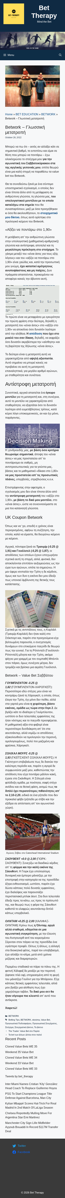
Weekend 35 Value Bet (19, 1052)
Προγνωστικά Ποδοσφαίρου (18, 1023)
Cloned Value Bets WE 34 (21, 1057)
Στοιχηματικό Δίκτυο (24, 1027)
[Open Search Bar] (60, 55)
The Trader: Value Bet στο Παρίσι (24, 1031)
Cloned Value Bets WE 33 (21, 1068)
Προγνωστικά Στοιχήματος (44, 1023)
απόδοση (36, 333)
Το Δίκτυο (38, 1027)
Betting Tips (14, 1020)
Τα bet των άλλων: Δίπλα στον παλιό (25, 1035)
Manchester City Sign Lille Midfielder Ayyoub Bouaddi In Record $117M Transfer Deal (31, 1127)
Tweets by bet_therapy (19, 1076)
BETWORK (48, 114)
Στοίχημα (9, 1027)
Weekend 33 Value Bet (19, 1063)
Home (9, 114)
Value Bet (45, 1020)
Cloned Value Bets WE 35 (21, 1046)
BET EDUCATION (27, 114)
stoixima (36, 1020)
